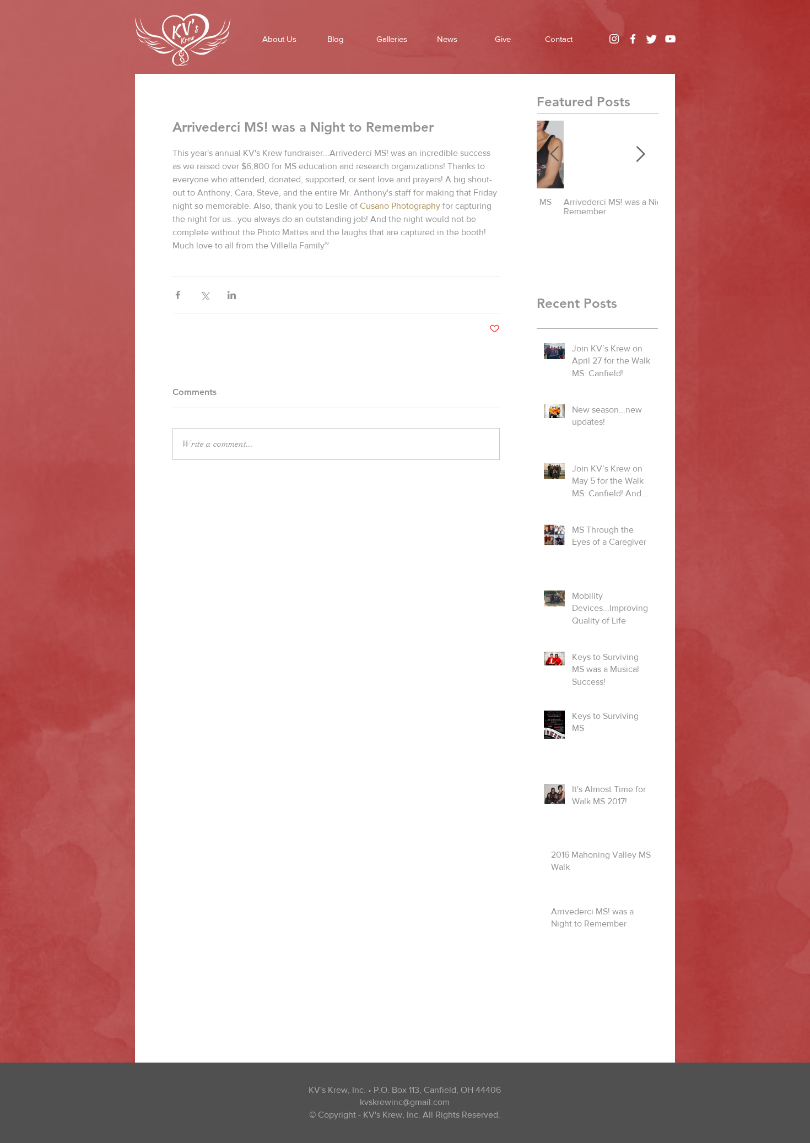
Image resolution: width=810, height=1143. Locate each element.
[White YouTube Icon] (670, 38)
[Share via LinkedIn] (231, 295)
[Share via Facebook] (177, 295)
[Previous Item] (554, 154)
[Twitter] (651, 38)
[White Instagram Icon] (614, 38)
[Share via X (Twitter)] (204, 295)
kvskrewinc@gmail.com (405, 1102)
